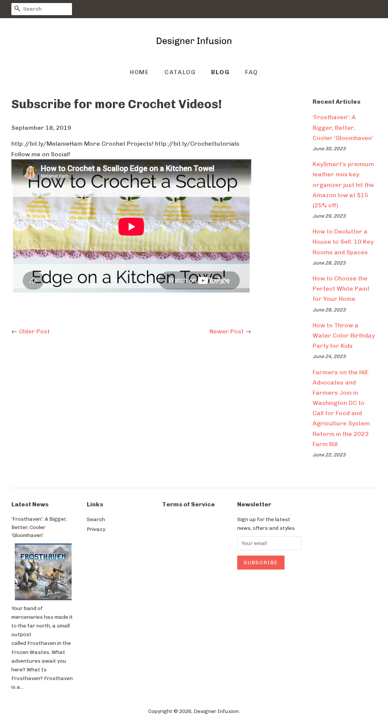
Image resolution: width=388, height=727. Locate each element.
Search (96, 519)
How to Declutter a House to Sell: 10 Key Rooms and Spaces (343, 241)
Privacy (96, 529)
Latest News (29, 504)
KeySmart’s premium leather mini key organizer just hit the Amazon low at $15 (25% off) (343, 184)
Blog (220, 72)
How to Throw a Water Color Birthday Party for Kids (344, 335)
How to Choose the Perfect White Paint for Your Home (341, 288)
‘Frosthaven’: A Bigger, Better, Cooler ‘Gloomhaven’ (343, 127)
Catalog (180, 72)
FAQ (251, 72)
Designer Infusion (216, 711)
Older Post (34, 331)
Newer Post (227, 331)
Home (139, 72)
